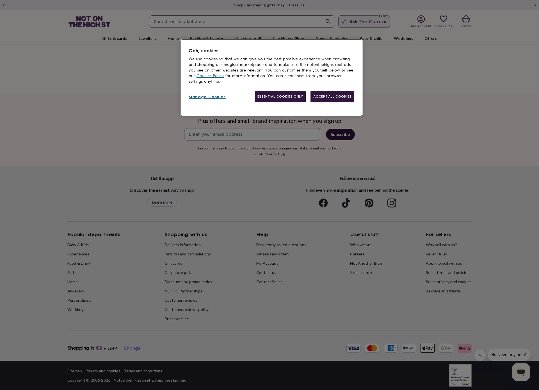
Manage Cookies (207, 96)
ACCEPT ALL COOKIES (332, 96)
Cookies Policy (210, 76)
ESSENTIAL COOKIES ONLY (280, 96)
